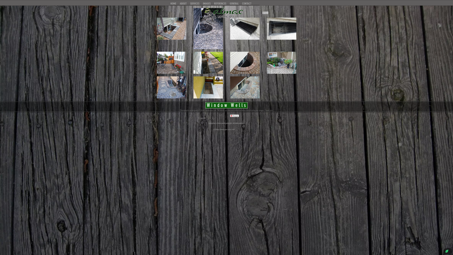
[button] (234, 3)
